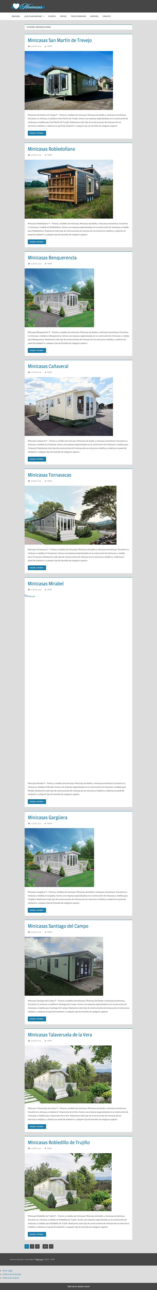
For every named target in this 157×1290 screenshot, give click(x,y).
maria (49, 46)
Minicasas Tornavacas (49, 475)
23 (45, 1246)
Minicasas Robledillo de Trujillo (59, 1142)
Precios (63, 16)
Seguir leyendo (36, 133)
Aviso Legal (7, 1270)
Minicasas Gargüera (47, 817)
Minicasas (16, 16)
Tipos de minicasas (78, 16)
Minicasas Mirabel (46, 584)
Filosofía (52, 16)
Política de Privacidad (12, 1274)
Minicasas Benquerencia (52, 258)
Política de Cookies (11, 1278)
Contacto (107, 16)
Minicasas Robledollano (51, 149)
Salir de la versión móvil (79, 1286)
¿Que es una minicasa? (33, 16)
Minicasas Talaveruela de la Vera (60, 1035)
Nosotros (94, 16)
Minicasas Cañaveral (48, 366)
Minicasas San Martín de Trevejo (60, 40)
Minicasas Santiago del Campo (58, 926)
